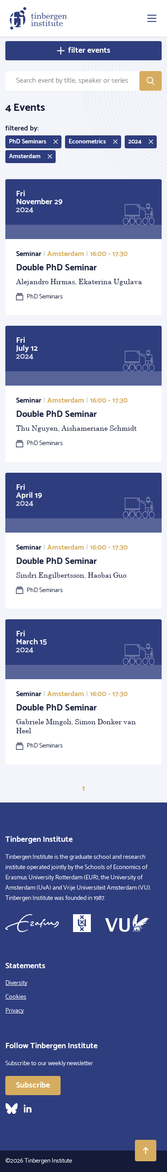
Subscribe (33, 1085)
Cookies (15, 997)
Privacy (14, 1011)
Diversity (16, 983)
